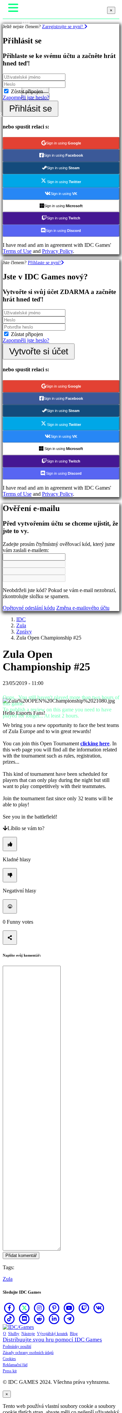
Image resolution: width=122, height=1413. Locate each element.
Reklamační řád (15, 1364)
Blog (74, 1333)
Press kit (10, 1371)
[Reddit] (39, 1318)
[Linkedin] (54, 1318)
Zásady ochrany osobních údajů (28, 1352)
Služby (13, 1333)
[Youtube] (69, 1307)
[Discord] (24, 1318)
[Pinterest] (54, 1307)
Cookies (9, 1358)
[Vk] (99, 1307)
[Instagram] (39, 1307)
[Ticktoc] (9, 1318)
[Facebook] (9, 1307)
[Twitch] (84, 1307)
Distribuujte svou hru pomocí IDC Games (52, 1339)
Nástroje (28, 1333)
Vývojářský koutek (52, 1333)
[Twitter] (24, 1307)
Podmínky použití (17, 1346)
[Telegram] (69, 1318)
